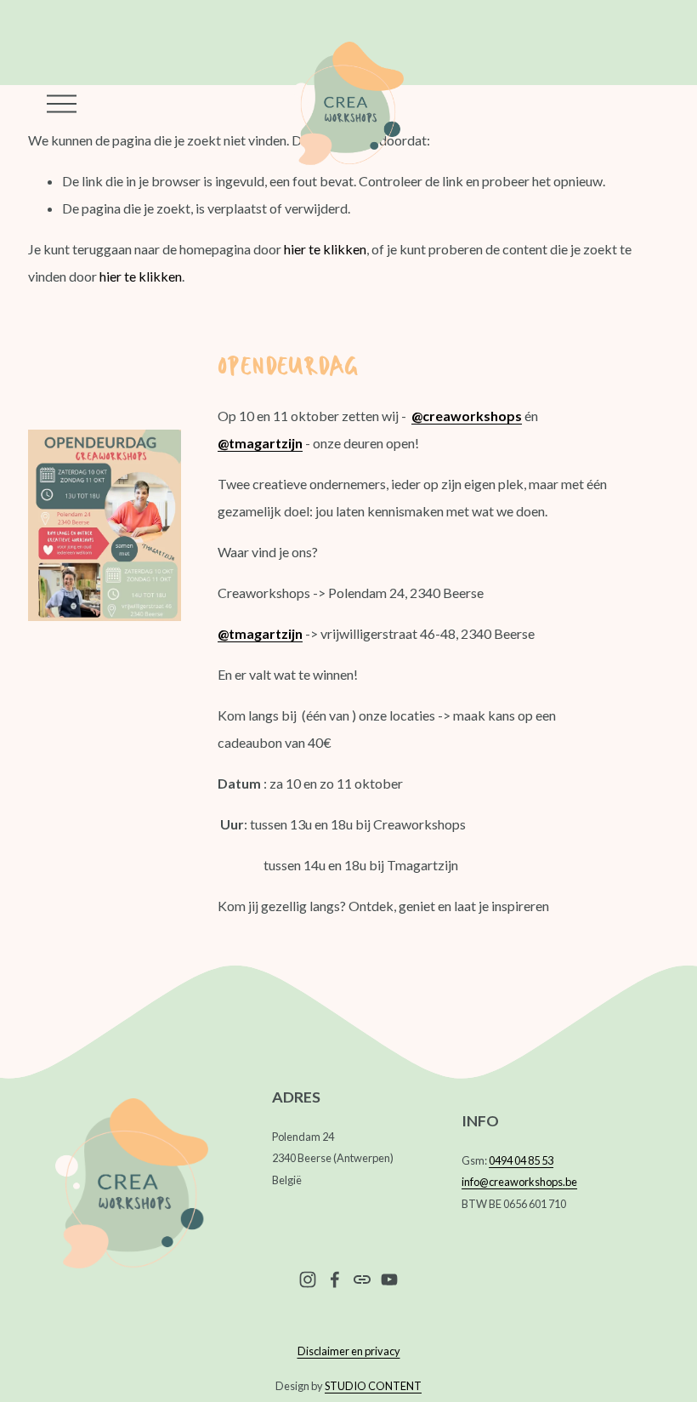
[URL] (362, 1279)
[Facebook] (334, 1279)
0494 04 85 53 (521, 1160)
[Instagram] (307, 1279)
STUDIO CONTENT (373, 1386)
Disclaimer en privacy (349, 1351)
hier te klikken (325, 249)
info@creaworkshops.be (519, 1181)
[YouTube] (389, 1279)
